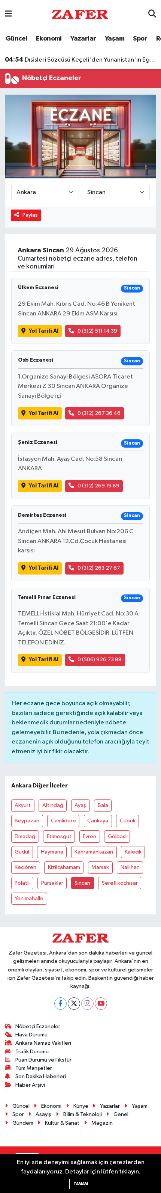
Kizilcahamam (64, 867)
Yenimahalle (29, 898)
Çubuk (128, 820)
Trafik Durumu (32, 1051)
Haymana (52, 852)
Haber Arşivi (30, 1085)
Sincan (82, 883)
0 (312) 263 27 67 (99, 568)
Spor (140, 38)
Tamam (80, 1184)
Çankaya (97, 820)
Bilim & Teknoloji (82, 1114)
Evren (89, 836)
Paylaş (30, 215)
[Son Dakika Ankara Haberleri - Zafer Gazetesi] (80, 14)
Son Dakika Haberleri (40, 1076)
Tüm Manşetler (33, 1068)
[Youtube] (101, 1003)
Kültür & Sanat (62, 1123)
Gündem (22, 1123)
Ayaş (80, 805)
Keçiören (25, 867)
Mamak (100, 867)
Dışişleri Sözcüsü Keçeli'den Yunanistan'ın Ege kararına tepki (81, 59)
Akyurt (23, 805)
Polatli (22, 883)
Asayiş (43, 1114)
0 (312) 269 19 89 (98, 486)
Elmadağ (25, 836)
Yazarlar (83, 38)
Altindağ (52, 805)
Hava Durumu (31, 1035)
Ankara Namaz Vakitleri (43, 1043)
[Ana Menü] (8, 14)
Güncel (16, 38)
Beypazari (27, 820)
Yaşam (114, 38)
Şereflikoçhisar (120, 883)
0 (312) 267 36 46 (99, 413)
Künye (80, 1106)
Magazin (102, 1123)
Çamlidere (63, 820)
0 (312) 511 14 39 (97, 331)
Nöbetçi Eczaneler (37, 1026)
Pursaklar (52, 883)
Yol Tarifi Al (43, 331)
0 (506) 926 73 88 (100, 659)
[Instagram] (87, 1003)
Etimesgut (59, 836)
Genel (120, 1114)
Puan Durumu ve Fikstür (43, 1060)
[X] (74, 1003)
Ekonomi (49, 38)
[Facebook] (60, 1003)
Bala (103, 805)
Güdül (22, 852)
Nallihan (130, 867)
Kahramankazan (94, 852)
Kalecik (133, 852)
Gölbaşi (117, 836)
